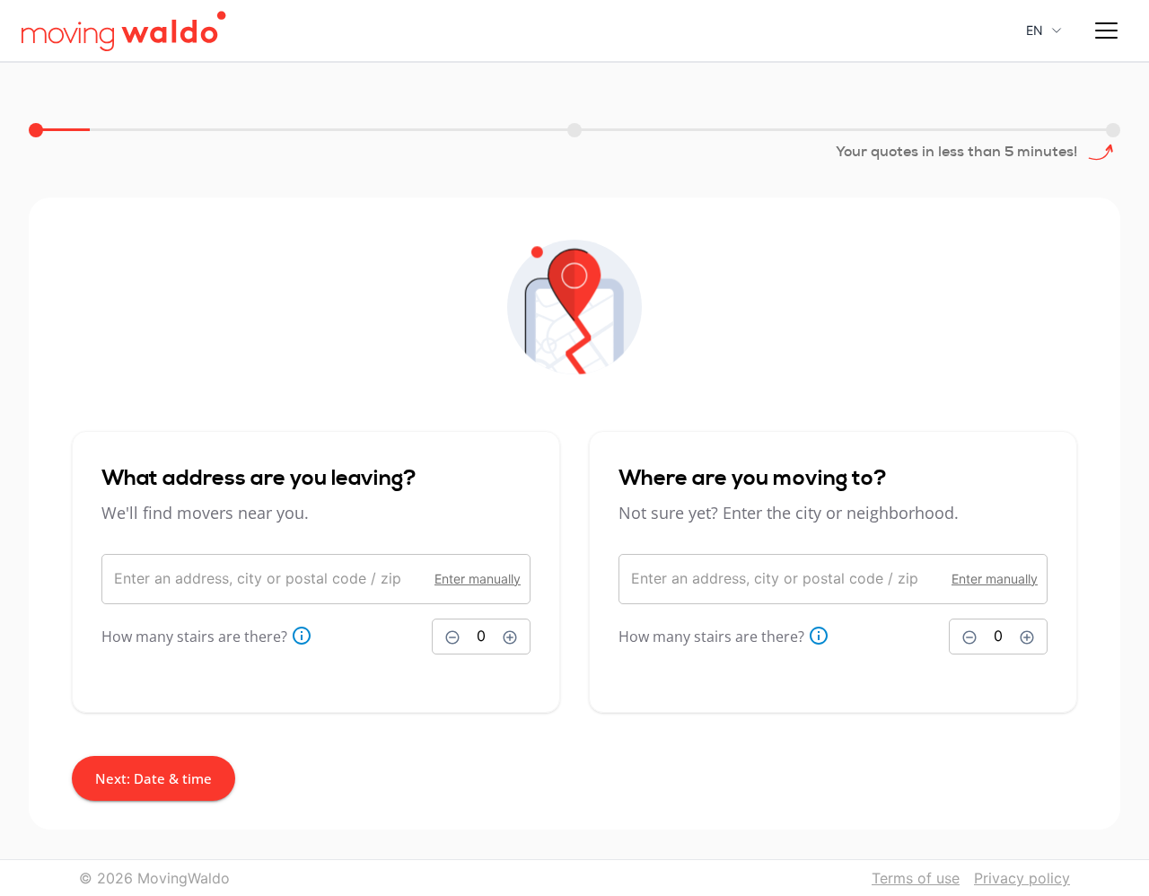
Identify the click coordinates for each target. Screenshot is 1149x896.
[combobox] (268, 579)
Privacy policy (1022, 878)
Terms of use (916, 878)
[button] (1105, 30)
